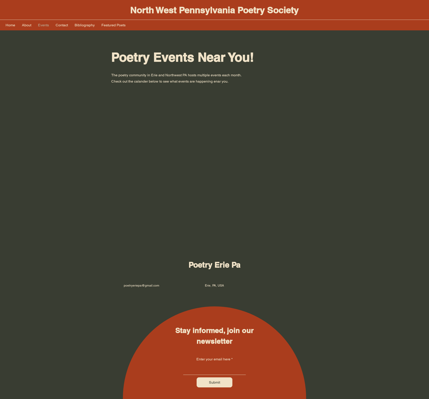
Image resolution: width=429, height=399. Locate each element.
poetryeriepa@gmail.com (141, 285)
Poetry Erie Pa (214, 264)
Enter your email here (213, 359)
